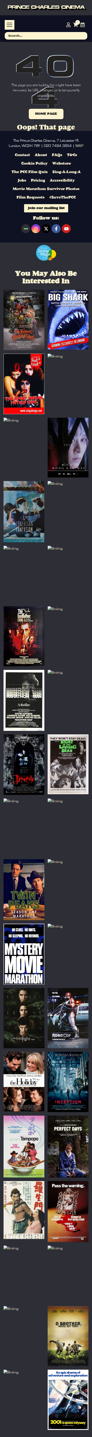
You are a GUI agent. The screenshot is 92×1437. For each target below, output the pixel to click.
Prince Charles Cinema (46, 7)
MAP (79, 146)
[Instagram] (35, 228)
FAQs (57, 155)
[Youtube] (66, 228)
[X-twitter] (46, 228)
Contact (22, 155)
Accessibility (62, 180)
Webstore (61, 164)
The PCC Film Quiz (30, 172)
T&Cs (72, 155)
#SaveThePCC (62, 197)
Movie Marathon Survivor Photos (46, 189)
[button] (9, 25)
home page (46, 113)
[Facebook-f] (56, 228)
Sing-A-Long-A (66, 172)
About (41, 155)
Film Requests (31, 197)
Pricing (38, 180)
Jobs (21, 180)
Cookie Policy (34, 164)
